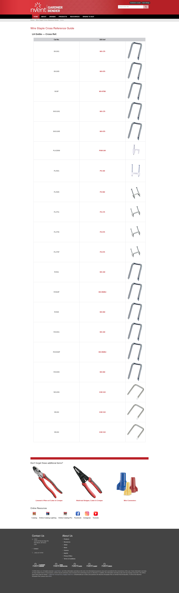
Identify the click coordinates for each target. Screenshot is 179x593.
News (65, 547)
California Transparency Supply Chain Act (60, 574)
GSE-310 (102, 412)
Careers (66, 550)
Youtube (96, 518)
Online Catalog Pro (65, 518)
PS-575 (102, 232)
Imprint (66, 553)
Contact (36, 548)
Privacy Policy (68, 556)
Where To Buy (88, 17)
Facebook (77, 518)
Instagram (87, 518)
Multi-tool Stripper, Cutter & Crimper (89, 500)
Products (63, 17)
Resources (75, 17)
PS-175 (102, 212)
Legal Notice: (58, 571)
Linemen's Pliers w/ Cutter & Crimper (49, 500)
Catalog (34, 518)
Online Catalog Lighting (47, 518)
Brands (52, 17)
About (65, 545)
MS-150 (102, 272)
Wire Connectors (130, 500)
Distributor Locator (135, 3)
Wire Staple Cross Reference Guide (47, 20)
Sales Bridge (145, 3)
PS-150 (102, 171)
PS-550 (102, 192)
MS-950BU (102, 292)
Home (32, 20)
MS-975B (102, 91)
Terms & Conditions (69, 559)
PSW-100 (102, 150)
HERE (50, 576)
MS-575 (102, 71)
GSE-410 (102, 392)
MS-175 (102, 51)
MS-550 (102, 312)
